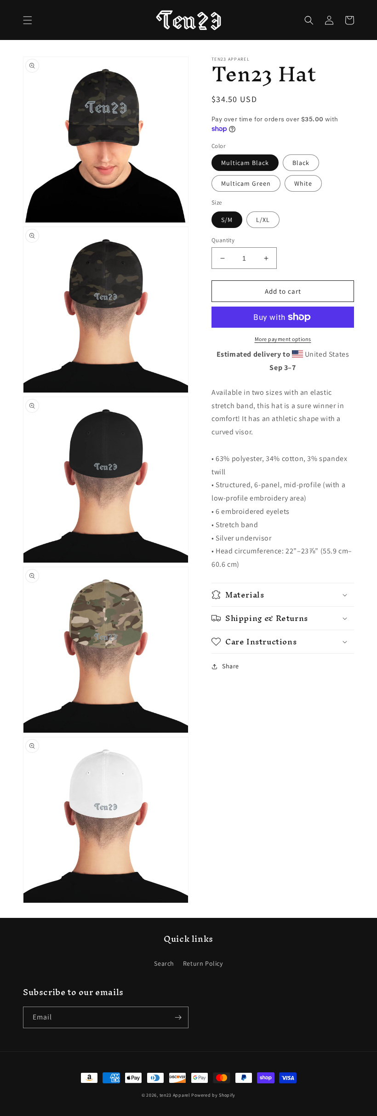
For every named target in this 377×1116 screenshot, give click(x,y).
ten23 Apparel (176, 1095)
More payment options (283, 339)
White (303, 183)
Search (164, 963)
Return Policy (203, 963)
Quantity (222, 240)
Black (300, 163)
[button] (27, 20)
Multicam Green (246, 183)
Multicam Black (245, 163)
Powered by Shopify (213, 1095)
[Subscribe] (178, 1017)
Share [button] (230, 666)
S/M (227, 220)
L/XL (263, 220)
